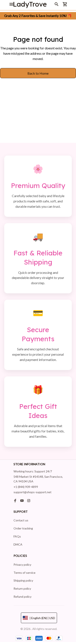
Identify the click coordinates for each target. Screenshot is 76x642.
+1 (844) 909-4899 (26, 487)
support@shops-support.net (33, 492)
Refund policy (22, 596)
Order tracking (23, 528)
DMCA (18, 544)
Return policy (22, 588)
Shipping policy (23, 580)
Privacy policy (22, 564)
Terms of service (24, 572)
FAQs (17, 536)
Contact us (21, 520)
